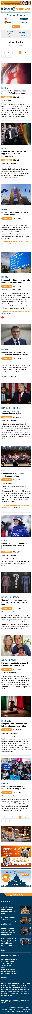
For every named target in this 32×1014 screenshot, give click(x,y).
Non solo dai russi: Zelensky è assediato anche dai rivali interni (9, 921)
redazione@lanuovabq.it (8, 969)
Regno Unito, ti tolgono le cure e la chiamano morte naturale (15, 281)
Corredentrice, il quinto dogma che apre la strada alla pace (8, 910)
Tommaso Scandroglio (9, 163)
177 (3, 56)
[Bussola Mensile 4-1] (16, 834)
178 (7, 56)
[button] (16, 26)
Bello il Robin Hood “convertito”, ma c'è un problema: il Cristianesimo (8, 942)
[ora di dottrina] (16, 878)
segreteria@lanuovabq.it (9, 972)
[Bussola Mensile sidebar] (16, 856)
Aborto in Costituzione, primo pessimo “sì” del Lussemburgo (13, 92)
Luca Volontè (6, 100)
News (9, 19)
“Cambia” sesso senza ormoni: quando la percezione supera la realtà (14, 602)
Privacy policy (5, 1001)
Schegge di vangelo (9, 32)
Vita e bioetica (19, 45)
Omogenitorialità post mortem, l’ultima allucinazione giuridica (14, 724)
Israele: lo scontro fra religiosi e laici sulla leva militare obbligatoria (8, 931)
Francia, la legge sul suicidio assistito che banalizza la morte (14, 353)
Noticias (9, 22)
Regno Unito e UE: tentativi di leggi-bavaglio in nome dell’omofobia (13, 153)
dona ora (24, 19)
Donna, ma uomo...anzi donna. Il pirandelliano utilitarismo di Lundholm (14, 545)
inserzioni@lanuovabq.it (8, 973)
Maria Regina (23, 32)
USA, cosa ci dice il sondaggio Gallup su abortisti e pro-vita (13, 787)
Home (11, 45)
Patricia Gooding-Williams (11, 289)
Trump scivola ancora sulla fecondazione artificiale (12, 412)
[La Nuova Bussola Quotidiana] (16, 9)
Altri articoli (16, 894)
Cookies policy (15, 1001)
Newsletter (23, 22)
